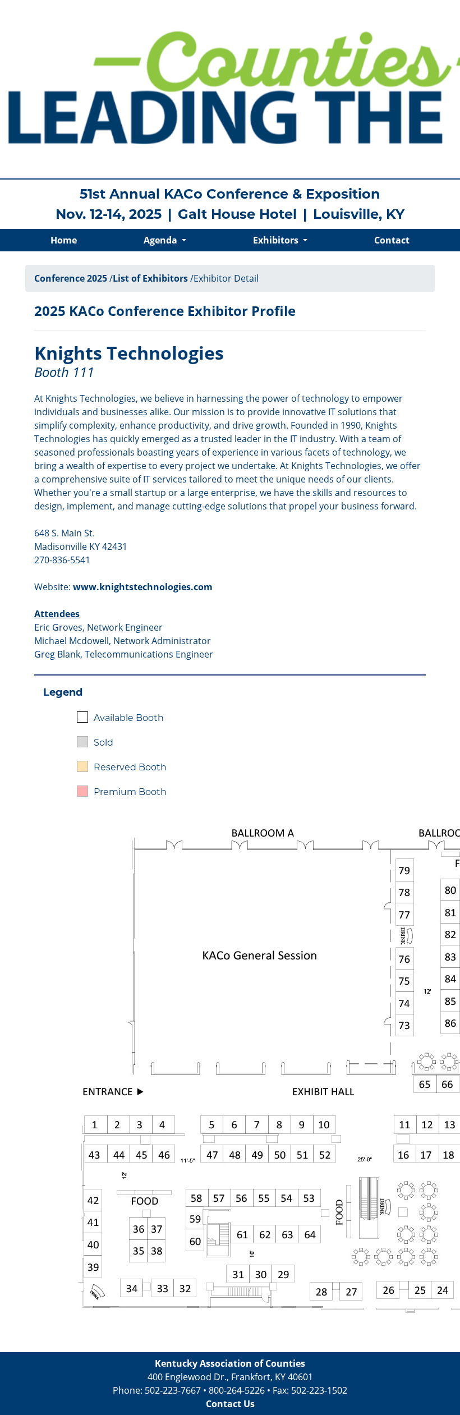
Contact (392, 240)
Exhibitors (277, 240)
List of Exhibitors (150, 278)
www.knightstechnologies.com (143, 587)
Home (63, 240)
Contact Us (230, 1404)
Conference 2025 (70, 278)
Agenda (162, 240)
